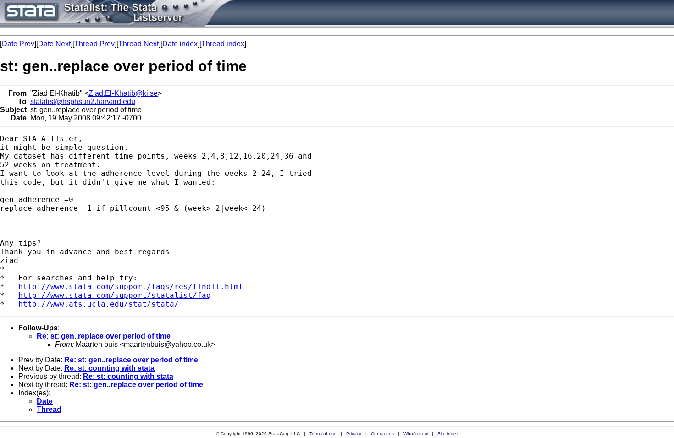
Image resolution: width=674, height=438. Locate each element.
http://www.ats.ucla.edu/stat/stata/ (98, 304)
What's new (415, 433)
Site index (448, 433)
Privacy (353, 433)
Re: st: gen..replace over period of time (104, 336)
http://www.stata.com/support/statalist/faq (114, 295)
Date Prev (18, 44)
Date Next (54, 44)
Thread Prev (94, 44)
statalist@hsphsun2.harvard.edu (82, 101)
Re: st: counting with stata (109, 368)
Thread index (222, 44)
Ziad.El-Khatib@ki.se (123, 93)
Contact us (382, 433)
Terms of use (323, 433)
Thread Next (138, 44)
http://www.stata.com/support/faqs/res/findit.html (130, 286)
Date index (180, 44)
